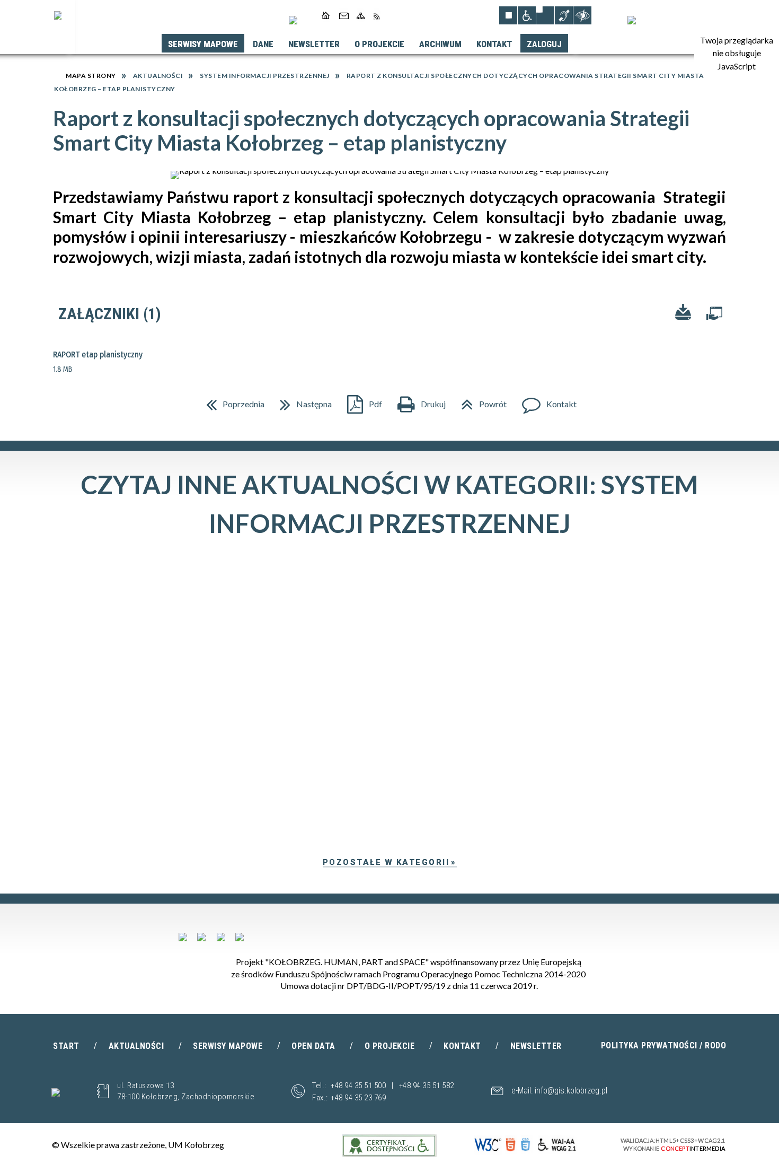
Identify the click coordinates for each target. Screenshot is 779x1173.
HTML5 (511, 1144)
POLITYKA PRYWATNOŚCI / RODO (664, 1045)
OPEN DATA (313, 1046)
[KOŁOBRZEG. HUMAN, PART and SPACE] (221, 937)
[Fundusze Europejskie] (183, 937)
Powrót (480, 400)
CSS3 (527, 1144)
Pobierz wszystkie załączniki (683, 313)
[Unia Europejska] (631, 20)
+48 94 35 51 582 (426, 1085)
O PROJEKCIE (390, 1046)
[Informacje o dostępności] (527, 15)
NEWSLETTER (536, 1046)
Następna (301, 400)
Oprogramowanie (714, 315)
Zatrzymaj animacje (508, 15)
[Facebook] (293, 20)
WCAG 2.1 (560, 1144)
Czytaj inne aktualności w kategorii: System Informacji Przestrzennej (389, 503)
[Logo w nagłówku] (57, 15)
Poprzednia (231, 400)
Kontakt (343, 15)
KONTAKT (462, 1046)
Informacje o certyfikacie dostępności (389, 1145)
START (66, 1046)
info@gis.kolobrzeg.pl (571, 1091)
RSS (376, 15)
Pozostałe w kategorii (386, 862)
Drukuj (417, 400)
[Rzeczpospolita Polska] (201, 937)
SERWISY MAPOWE (227, 1046)
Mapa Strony (360, 15)
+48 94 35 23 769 (358, 1097)
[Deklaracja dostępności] (545, 15)
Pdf (360, 400)
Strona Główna (326, 15)
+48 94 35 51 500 (358, 1085)
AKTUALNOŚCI (136, 1046)
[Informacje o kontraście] (582, 15)
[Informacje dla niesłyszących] (564, 15)
